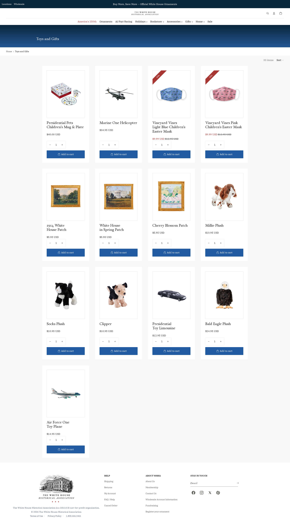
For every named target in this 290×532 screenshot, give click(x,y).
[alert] (213, 483)
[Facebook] (193, 493)
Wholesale (19, 4)
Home (9, 51)
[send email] (237, 483)
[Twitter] (210, 493)
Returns (108, 487)
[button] (280, 60)
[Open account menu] (274, 13)
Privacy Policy (54, 516)
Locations (6, 4)
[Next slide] (80, 94)
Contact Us (151, 493)
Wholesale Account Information (161, 499)
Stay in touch (198, 476)
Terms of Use (36, 516)
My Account (110, 493)
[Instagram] (202, 493)
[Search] (267, 13)
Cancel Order (110, 505)
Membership (152, 487)
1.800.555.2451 (73, 516)
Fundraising (152, 505)
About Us (150, 481)
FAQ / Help (109, 499)
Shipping (108, 481)
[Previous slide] (51, 94)
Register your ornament (157, 511)
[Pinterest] (218, 493)
